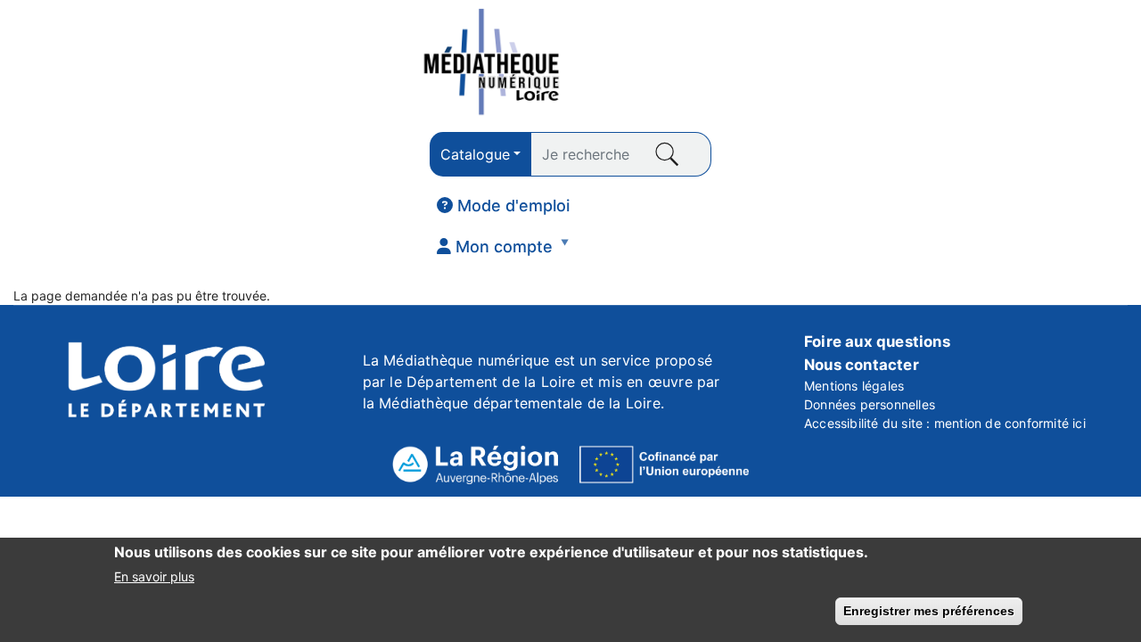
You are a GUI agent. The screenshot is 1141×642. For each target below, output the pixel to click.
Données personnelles (869, 404)
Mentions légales (854, 385)
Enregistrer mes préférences (928, 611)
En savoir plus (154, 575)
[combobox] (480, 154)
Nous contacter (861, 365)
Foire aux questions (877, 341)
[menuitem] (503, 205)
